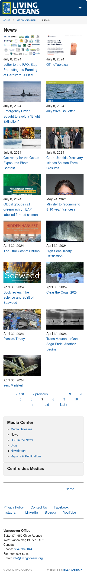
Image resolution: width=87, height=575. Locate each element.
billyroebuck (72, 569)
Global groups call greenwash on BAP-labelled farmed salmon (21, 209)
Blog (14, 445)
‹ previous (40, 394)
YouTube (69, 512)
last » (64, 404)
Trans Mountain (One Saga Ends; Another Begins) (62, 343)
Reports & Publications (26, 456)
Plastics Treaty (14, 338)
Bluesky (50, 512)
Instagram (10, 512)
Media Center (26, 20)
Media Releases (21, 429)
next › (47, 404)
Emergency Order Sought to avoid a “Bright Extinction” (21, 116)
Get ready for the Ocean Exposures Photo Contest (21, 162)
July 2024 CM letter (60, 111)
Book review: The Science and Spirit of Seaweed (18, 297)
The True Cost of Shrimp (21, 250)
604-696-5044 (23, 549)
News (46, 20)
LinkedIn (31, 512)
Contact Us (39, 507)
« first (20, 394)
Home (6, 20)
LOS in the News (22, 440)
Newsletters (18, 450)
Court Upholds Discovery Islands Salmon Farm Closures (64, 162)
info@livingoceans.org (28, 558)
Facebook (61, 507)
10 (76, 399)
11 (32, 404)
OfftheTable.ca (57, 64)
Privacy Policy (13, 507)
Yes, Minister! (13, 385)
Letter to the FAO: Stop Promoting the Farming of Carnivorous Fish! (20, 69)
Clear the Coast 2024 (62, 292)
